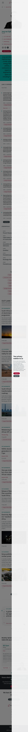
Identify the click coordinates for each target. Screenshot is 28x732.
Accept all (16, 373)
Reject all (16, 376)
